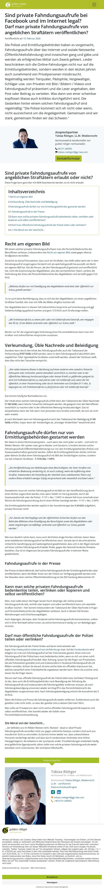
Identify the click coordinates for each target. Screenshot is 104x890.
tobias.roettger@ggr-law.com (72, 152)
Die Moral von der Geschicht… (26, 229)
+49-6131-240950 (63, 800)
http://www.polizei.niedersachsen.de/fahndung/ (35, 649)
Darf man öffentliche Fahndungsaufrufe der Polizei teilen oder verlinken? (47, 225)
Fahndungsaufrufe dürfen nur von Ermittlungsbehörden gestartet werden (47, 206)
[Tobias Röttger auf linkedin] (59, 792)
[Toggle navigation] (94, 4)
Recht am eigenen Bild (20, 196)
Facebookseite (81, 649)
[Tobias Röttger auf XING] (54, 792)
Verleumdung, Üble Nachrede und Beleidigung (32, 201)
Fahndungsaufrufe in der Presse (26, 211)
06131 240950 (64, 148)
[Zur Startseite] (16, 4)
